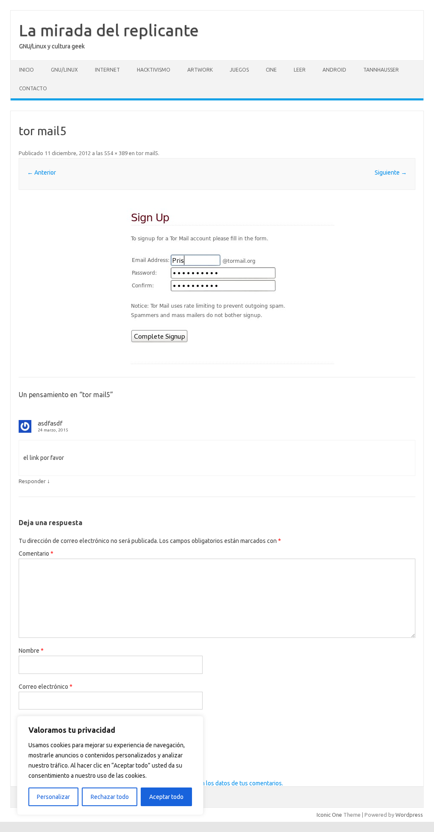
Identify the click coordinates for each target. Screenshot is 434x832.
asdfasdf (50, 423)
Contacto (33, 88)
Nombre (31, 650)
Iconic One (329, 815)
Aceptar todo (166, 796)
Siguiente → (391, 172)
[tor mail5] (217, 284)
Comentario (36, 553)
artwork (200, 69)
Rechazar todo (110, 796)
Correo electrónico (45, 686)
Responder (32, 481)
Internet (107, 69)
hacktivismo (153, 69)
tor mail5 (147, 153)
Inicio (26, 69)
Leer (300, 69)
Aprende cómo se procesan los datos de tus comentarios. (208, 783)
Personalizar (53, 796)
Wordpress (409, 815)
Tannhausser (381, 69)
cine (271, 69)
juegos (239, 69)
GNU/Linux (64, 69)
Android (334, 69)
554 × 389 (116, 153)
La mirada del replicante (109, 30)
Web (25, 722)
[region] (110, 765)
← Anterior (41, 172)
